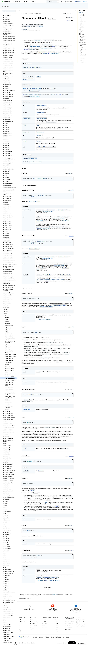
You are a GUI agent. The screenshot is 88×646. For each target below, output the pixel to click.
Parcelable (40, 26)
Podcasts (21, 632)
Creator (24, 78)
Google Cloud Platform (56, 637)
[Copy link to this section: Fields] (27, 169)
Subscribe (72, 643)
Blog (20, 630)
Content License (54, 594)
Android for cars (45, 625)
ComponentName (42, 52)
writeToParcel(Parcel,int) (59, 305)
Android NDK (67, 629)
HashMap (33, 490)
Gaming (32, 619)
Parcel (45, 146)
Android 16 (55, 621)
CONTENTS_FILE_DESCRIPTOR (46, 306)
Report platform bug (80, 619)
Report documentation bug (81, 622)
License (24, 642)
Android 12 (55, 630)
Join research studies (80, 626)
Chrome (41, 637)
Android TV (44, 627)
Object (28, 26)
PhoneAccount (37, 40)
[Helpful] (71, 13)
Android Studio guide (69, 621)
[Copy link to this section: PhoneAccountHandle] (36, 190)
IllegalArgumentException (43, 228)
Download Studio (68, 627)
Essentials (15, 1)
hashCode (39, 135)
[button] (8, 15)
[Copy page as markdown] (53, 18)
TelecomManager (54, 53)
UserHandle (51, 52)
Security (20, 623)
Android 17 (55, 619)
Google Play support (80, 624)
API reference (5, 6)
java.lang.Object (25, 29)
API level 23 (71, 17)
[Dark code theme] (72, 177)
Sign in (84, 1)
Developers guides (68, 623)
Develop (25, 1)
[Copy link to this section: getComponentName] (35, 389)
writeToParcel (40, 146)
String (51, 88)
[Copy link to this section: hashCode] (29, 478)
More (33, 1)
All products (66, 637)
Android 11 (55, 632)
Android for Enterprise (23, 621)
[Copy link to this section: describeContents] (33, 293)
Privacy (31, 627)
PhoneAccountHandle (35, 46)
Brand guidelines (31, 642)
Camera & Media (33, 625)
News (20, 627)
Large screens (45, 619)
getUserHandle (40, 132)
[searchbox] (9, 11)
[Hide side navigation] (15, 643)
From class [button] (30, 158)
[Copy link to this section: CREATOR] (29, 173)
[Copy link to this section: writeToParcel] (31, 550)
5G (31, 630)
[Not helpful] (73, 13)
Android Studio (78, 1)
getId (38, 125)
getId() (54, 46)
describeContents (41, 105)
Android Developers (25, 13)
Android (20, 619)
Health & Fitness (33, 623)
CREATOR (39, 76)
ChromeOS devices (46, 623)
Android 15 (55, 623)
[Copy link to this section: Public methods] (34, 289)
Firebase (47, 637)
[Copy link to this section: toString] (27, 525)
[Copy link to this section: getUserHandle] (32, 456)
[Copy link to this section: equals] (26, 327)
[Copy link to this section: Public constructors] (37, 186)
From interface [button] (32, 67)
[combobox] (53, 1)
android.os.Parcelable (35, 67)
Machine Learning (34, 621)
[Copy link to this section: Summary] (30, 59)
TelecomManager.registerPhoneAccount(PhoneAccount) (50, 226)
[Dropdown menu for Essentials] (20, 1)
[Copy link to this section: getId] (26, 417)
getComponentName (41, 118)
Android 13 (55, 627)
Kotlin (68, 20)
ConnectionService (46, 48)
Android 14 (55, 625)
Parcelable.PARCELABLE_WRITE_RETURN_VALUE (47, 577)
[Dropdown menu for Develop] (28, 1)
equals (38, 112)
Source (20, 625)
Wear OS (44, 621)
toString (39, 141)
